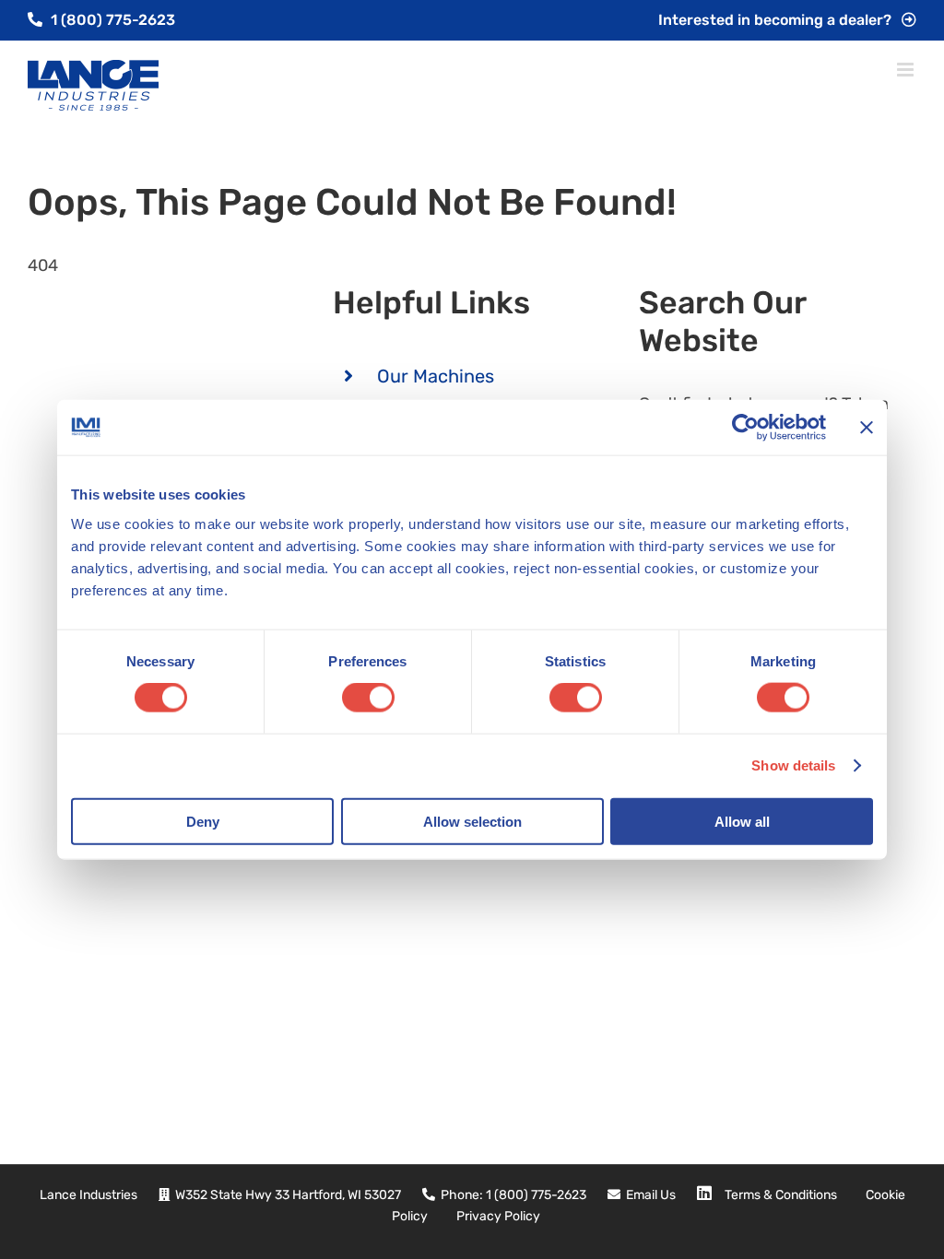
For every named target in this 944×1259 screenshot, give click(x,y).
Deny (202, 821)
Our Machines (435, 376)
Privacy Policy (498, 1216)
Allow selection (472, 821)
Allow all (742, 821)
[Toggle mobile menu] (906, 69)
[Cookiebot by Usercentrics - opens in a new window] (745, 427)
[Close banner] (866, 427)
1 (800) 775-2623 (111, 20)
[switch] (368, 697)
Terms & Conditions (781, 1195)
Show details (793, 765)
